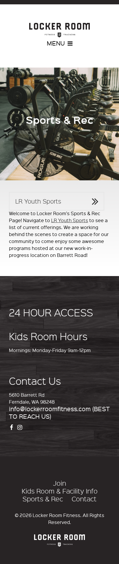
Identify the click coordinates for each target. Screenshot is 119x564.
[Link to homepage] (59, 30)
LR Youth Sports (38, 201)
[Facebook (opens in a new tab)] (12, 426)
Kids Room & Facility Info (60, 490)
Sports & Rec (43, 498)
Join (59, 483)
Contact (84, 498)
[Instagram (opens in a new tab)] (20, 426)
